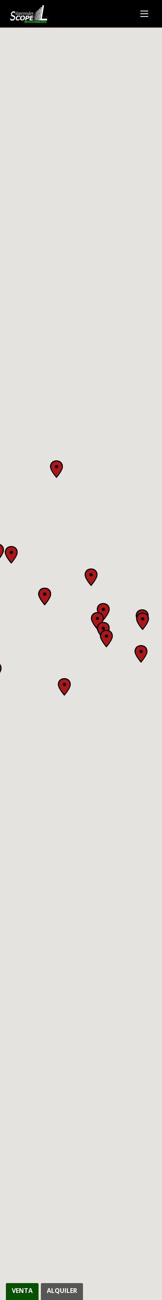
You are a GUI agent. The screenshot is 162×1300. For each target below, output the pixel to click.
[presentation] (22, 1291)
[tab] (23, 1291)
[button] (106, 638)
